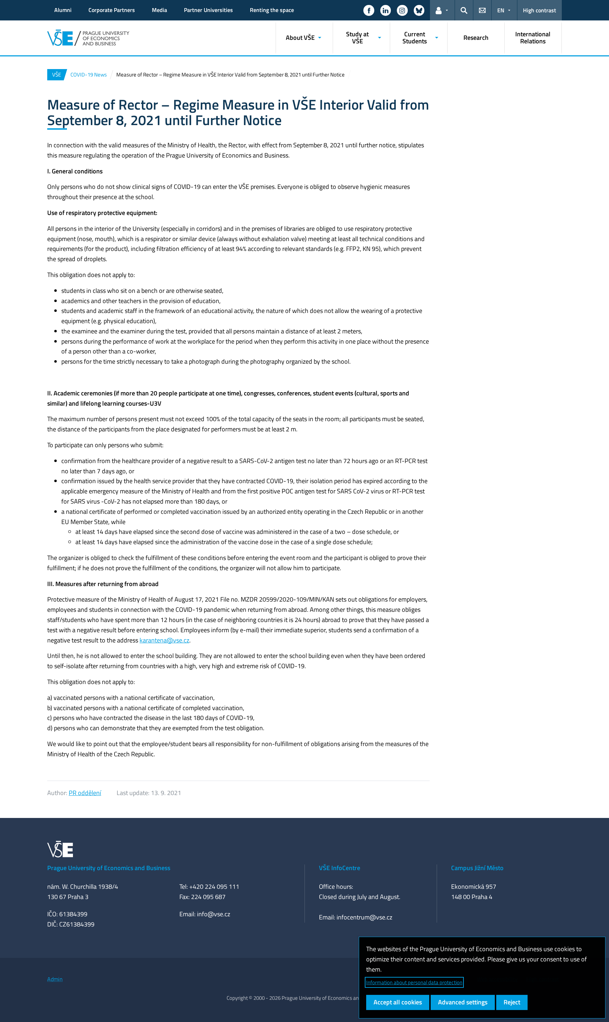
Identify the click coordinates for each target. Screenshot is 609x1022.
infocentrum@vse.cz (364, 917)
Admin (55, 979)
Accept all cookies (398, 1002)
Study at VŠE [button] (357, 37)
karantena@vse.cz (164, 640)
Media (159, 10)
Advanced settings (462, 1002)
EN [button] (500, 10)
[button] (368, 10)
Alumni (63, 10)
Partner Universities (208, 10)
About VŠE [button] (300, 37)
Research (475, 37)
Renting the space (272, 10)
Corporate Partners (111, 10)
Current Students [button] (414, 37)
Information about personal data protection (414, 982)
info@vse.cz (213, 914)
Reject (512, 1002)
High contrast (539, 10)
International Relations (532, 37)
